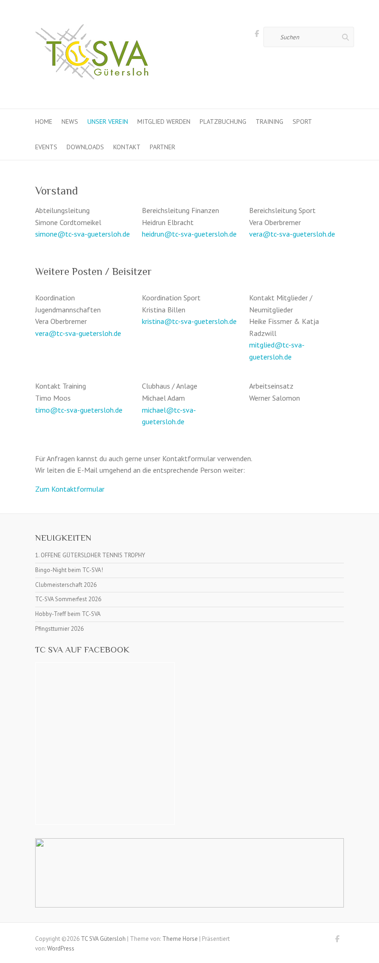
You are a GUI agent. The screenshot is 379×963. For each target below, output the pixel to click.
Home (43, 121)
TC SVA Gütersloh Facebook (256, 35)
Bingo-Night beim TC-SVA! (69, 570)
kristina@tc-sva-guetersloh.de (189, 321)
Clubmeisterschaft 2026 (66, 585)
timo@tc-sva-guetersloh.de (78, 409)
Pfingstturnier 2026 (59, 629)
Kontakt (127, 147)
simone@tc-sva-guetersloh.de (82, 233)
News (69, 121)
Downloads (85, 147)
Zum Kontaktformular (69, 489)
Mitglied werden (163, 121)
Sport (302, 121)
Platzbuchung (223, 121)
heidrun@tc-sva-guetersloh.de (189, 233)
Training (269, 121)
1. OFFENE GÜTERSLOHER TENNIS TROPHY (90, 555)
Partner (162, 147)
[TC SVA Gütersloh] (93, 54)
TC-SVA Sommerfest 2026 (68, 599)
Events (46, 147)
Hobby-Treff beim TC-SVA (68, 614)
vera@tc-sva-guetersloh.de (292, 233)
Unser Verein (107, 121)
